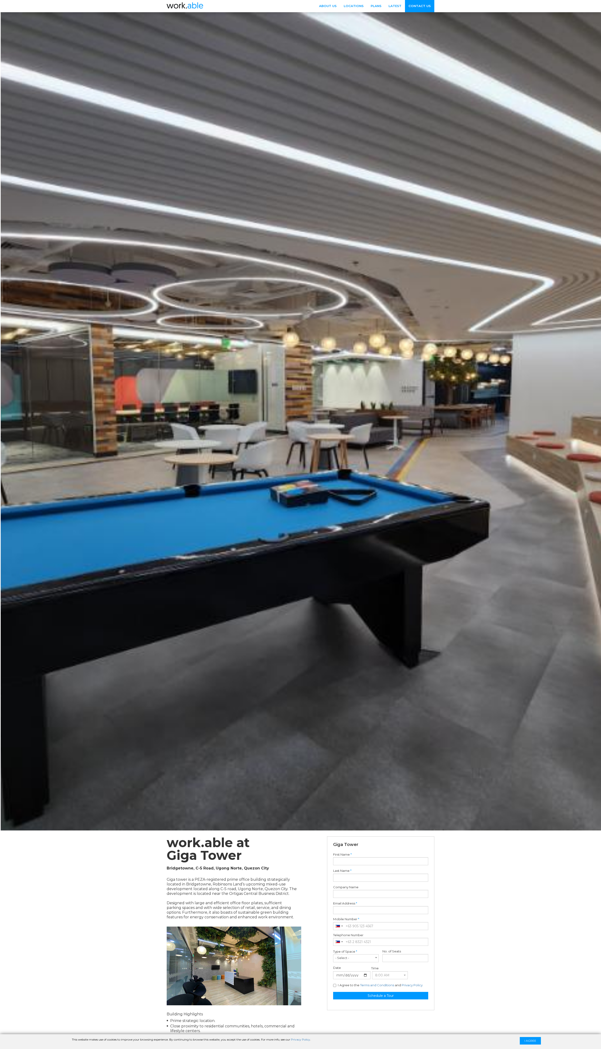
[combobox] (338, 926)
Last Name (341, 870)
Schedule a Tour (381, 996)
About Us (328, 6)
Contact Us (419, 6)
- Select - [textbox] (342, 958)
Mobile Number (345, 919)
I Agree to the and (380, 985)
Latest (395, 6)
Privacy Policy (412, 985)
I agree (530, 1040)
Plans (376, 6)
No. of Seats (391, 951)
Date (337, 967)
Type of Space (344, 951)
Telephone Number (348, 935)
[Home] (185, 5)
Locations (354, 6)
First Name (341, 854)
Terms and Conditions (377, 985)
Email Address (344, 903)
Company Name (345, 887)
